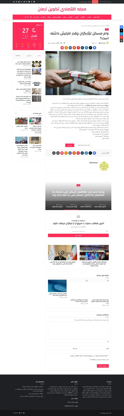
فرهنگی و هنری (57, 17)
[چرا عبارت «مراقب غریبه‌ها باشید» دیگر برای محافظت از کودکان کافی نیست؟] (35, 120)
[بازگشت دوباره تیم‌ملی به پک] (21, 120)
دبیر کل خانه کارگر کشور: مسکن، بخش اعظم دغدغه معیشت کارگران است (100, 301)
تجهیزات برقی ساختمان (69, 390)
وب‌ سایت (75, 348)
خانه (107, 25)
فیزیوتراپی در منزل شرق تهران (71, 388)
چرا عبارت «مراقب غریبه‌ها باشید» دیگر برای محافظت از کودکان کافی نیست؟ (35, 129)
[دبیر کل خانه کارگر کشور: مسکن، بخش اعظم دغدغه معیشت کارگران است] (99, 289)
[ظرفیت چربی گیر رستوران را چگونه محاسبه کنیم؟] (36, 84)
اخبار (104, 25)
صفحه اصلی (96, 17)
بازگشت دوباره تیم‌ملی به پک (84, 1)
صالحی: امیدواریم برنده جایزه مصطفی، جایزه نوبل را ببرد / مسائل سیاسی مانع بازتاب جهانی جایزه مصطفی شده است (21, 150)
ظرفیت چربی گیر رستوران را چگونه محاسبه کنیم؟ (24, 83)
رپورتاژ (49, 17)
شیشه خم (59, 386)
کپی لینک (69, 145)
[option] (77, 193)
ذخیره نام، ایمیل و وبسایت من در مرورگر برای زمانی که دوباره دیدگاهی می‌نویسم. (88, 355)
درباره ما (43, 17)
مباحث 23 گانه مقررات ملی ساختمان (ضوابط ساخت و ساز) (23, 63)
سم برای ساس (74, 386)
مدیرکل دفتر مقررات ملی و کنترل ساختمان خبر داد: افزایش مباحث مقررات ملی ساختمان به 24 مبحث (77, 193)
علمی (64, 17)
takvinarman (103, 43)
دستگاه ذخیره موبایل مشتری (56, 388)
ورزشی (76, 17)
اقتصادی (83, 17)
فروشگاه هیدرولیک (68, 394)
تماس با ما (36, 17)
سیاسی (89, 17)
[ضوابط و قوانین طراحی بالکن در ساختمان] (36, 91)
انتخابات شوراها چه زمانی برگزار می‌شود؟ (32, 386)
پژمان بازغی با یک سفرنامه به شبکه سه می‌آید (35, 147)
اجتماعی (70, 17)
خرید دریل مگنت (66, 386)
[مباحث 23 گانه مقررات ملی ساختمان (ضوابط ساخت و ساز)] (36, 64)
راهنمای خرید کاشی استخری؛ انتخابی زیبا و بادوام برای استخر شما (58, 294)
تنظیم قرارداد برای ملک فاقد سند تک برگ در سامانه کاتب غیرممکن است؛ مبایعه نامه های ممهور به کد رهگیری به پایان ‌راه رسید (23, 73)
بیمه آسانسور (53, 386)
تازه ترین (29, 55)
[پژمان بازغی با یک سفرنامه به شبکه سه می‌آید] (35, 140)
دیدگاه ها (18, 55)
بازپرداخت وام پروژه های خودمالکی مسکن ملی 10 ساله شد (79, 301)
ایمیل (107, 348)
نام (108, 341)
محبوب (39, 55)
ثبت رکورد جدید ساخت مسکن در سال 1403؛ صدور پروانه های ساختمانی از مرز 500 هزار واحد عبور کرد (23, 99)
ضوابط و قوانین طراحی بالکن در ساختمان (23, 90)
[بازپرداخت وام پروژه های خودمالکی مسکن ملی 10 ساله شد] (78, 289)
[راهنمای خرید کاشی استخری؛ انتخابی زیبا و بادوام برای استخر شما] (57, 286)
